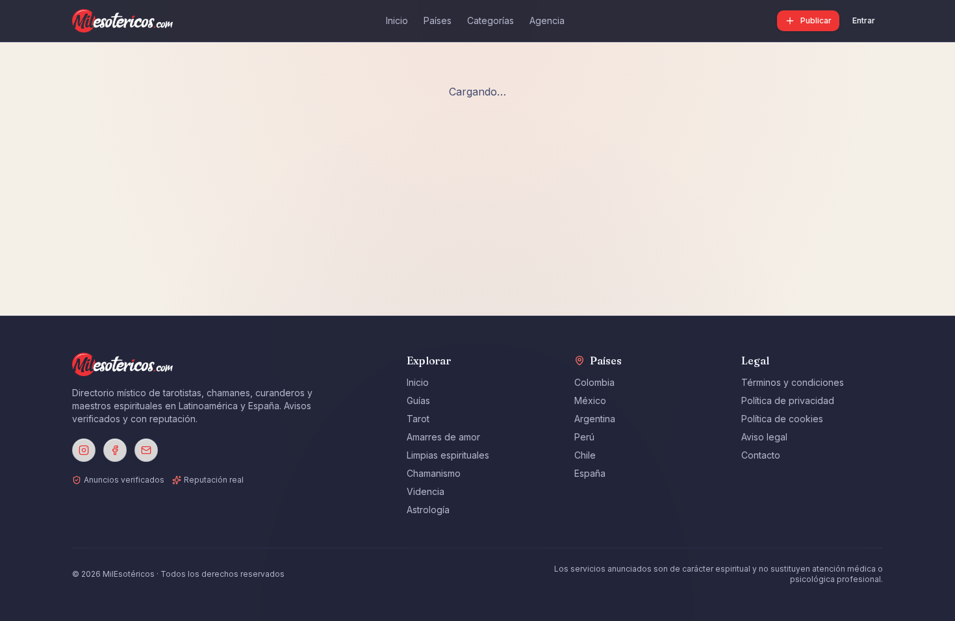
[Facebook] (115, 450)
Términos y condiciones (792, 382)
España (589, 473)
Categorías (490, 20)
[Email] (146, 450)
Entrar (863, 20)
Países (438, 20)
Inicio (397, 20)
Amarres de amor (443, 436)
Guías (418, 400)
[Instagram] (84, 450)
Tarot (418, 418)
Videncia (425, 491)
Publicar (816, 20)
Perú (584, 436)
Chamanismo (434, 473)
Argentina (594, 418)
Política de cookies (782, 418)
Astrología (428, 509)
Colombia (594, 382)
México (590, 400)
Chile (585, 455)
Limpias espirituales (448, 455)
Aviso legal (764, 436)
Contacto (760, 455)
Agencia (547, 20)
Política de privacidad (787, 400)
